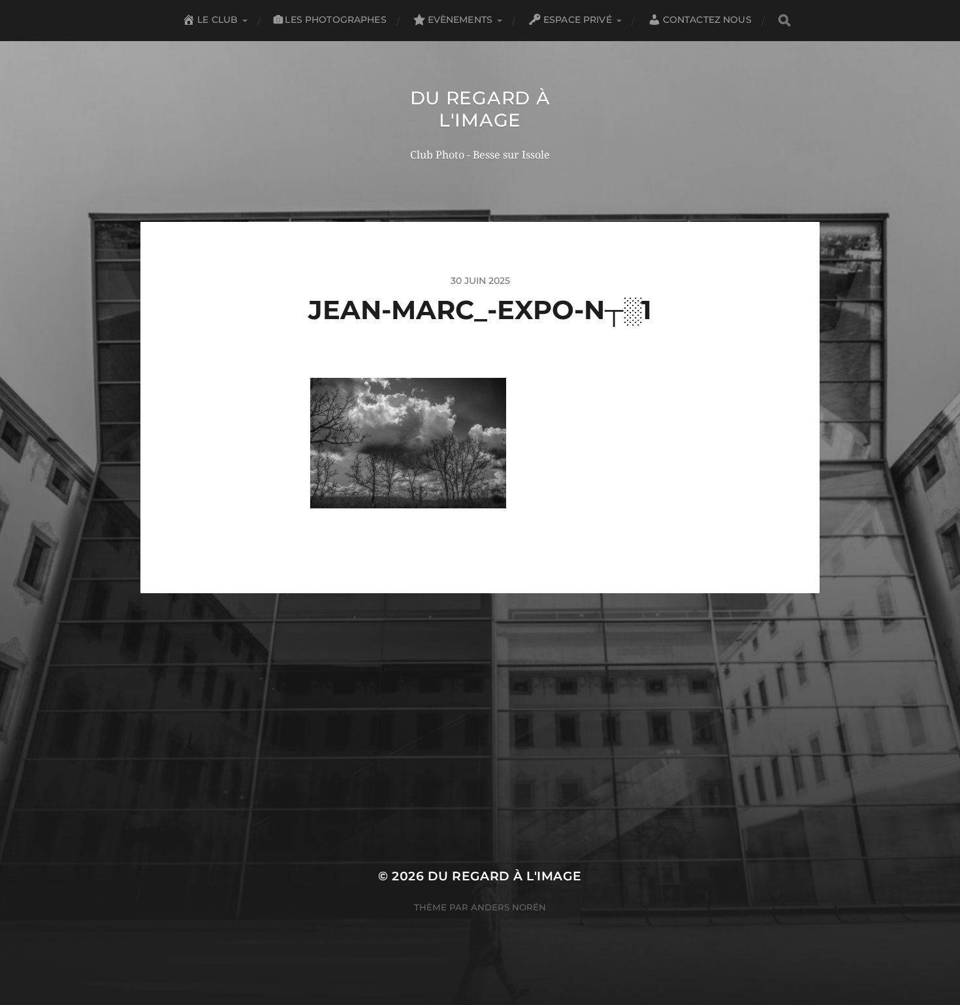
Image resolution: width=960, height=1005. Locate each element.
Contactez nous (707, 19)
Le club (217, 19)
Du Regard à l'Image (480, 109)
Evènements (460, 19)
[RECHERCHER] (784, 20)
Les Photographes (335, 19)
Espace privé (577, 19)
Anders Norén (508, 907)
